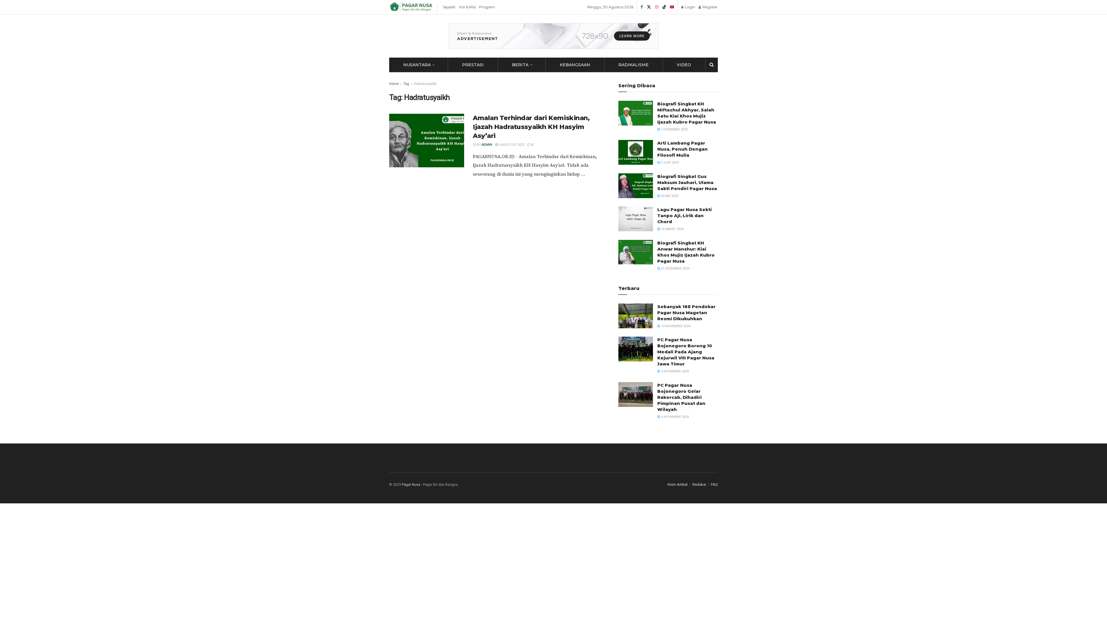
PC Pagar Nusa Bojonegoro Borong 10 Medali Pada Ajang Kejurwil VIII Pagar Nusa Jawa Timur (685, 352)
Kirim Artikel (678, 484)
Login (689, 7)
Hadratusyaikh (425, 84)
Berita (520, 64)
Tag (406, 84)
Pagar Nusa (411, 485)
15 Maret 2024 (672, 229)
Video (684, 64)
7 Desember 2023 (674, 129)
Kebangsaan (575, 64)
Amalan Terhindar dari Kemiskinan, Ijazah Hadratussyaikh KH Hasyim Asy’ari (531, 127)
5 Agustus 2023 (511, 145)
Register (710, 7)
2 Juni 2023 (669, 162)
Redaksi (699, 484)
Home (394, 84)
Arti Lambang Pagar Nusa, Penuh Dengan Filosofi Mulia (682, 149)
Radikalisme (633, 64)
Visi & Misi (467, 7)
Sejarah (449, 7)
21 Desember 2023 (674, 268)
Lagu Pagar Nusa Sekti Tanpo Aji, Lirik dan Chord (684, 215)
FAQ (714, 484)
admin (487, 145)
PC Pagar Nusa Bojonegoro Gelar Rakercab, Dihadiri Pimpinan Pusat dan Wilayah (681, 397)
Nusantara (417, 64)
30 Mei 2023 (669, 196)
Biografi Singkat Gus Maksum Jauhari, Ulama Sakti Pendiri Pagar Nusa (687, 182)
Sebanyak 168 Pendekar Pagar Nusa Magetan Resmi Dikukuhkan (686, 312)
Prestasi (473, 64)
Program (487, 7)
